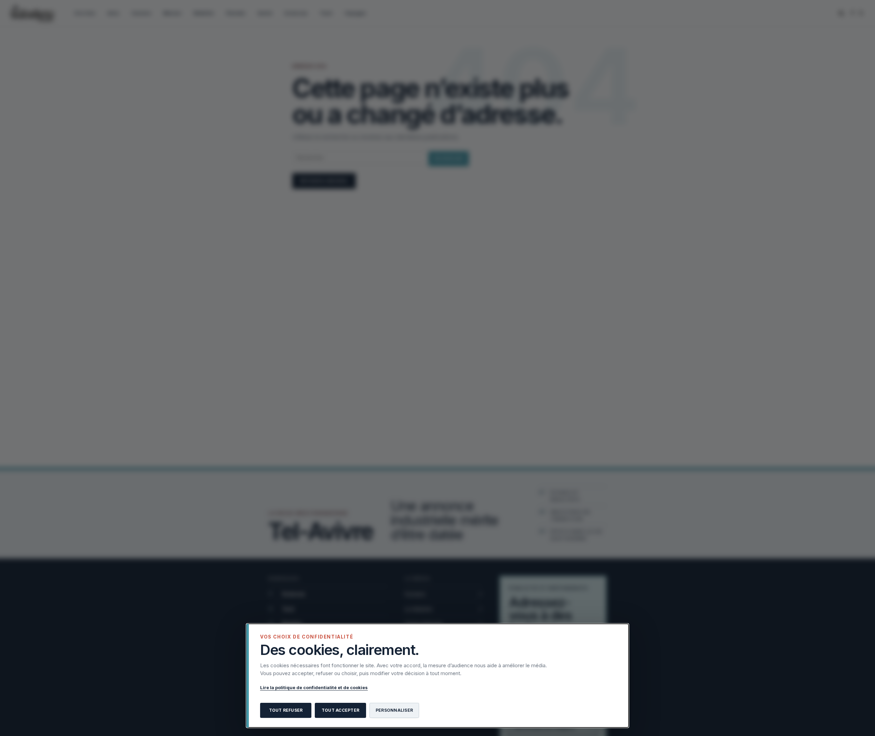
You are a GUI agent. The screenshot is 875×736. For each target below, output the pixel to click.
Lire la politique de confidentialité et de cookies (314, 687)
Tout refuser (286, 710)
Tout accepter (340, 710)
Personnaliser (394, 710)
